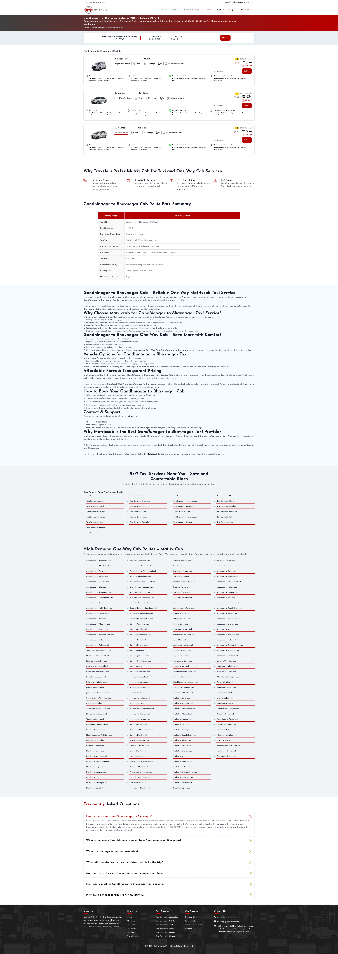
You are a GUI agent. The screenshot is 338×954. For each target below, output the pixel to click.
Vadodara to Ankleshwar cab (229, 619)
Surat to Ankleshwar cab (140, 672)
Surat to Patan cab (181, 577)
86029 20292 (99, 2)
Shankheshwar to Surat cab (184, 672)
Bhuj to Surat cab (180, 624)
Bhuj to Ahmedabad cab (140, 561)
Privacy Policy (191, 921)
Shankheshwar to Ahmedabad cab (144, 608)
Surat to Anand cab (138, 666)
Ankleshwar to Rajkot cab (227, 719)
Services (209, 10)
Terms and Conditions (194, 925)
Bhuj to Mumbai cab (138, 751)
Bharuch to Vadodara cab (96, 714)
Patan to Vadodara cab (96, 730)
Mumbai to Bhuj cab (94, 777)
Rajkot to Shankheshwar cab (185, 772)
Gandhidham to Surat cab (183, 635)
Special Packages (192, 10)
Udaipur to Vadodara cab (96, 682)
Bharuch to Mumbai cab (140, 777)
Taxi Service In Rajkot (165, 929)
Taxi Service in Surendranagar (185, 517)
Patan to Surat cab (181, 666)
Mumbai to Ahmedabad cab (97, 656)
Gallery (220, 10)
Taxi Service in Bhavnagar (140, 501)
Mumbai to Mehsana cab (140, 698)
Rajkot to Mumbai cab (139, 740)
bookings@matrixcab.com (241, 2)
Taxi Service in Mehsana (227, 496)
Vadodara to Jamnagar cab (228, 603)
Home (164, 10)
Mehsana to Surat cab (182, 661)
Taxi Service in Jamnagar (183, 506)
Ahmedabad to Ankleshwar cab (99, 608)
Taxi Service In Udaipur (165, 936)
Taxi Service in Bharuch (139, 496)
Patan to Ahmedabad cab (140, 603)
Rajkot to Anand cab (182, 740)
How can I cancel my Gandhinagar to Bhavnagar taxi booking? (125, 884)
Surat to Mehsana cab (182, 571)
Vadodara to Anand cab (227, 614)
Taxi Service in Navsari (95, 512)
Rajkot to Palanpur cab (183, 777)
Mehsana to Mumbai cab (140, 788)
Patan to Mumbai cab (182, 677)
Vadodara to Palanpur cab (228, 651)
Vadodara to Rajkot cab (227, 587)
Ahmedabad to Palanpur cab (98, 640)
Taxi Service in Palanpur (96, 517)
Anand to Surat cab (181, 640)
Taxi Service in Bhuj (137, 506)
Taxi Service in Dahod (182, 496)
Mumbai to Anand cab (139, 677)
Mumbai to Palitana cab (140, 719)
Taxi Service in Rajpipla (139, 522)
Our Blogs (131, 933)
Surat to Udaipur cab (138, 645)
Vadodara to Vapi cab (226, 629)
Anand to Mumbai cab (139, 767)
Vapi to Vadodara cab (95, 719)
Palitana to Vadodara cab (97, 746)
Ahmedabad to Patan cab (97, 629)
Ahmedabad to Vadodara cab (98, 561)
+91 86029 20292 (100, 422)
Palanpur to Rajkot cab (226, 751)
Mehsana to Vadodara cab (97, 725)
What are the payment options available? (112, 851)
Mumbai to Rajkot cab (95, 767)
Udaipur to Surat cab (182, 619)
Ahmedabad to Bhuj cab (96, 587)
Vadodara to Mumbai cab (227, 577)
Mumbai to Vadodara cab (227, 666)
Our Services (132, 925)
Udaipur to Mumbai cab (139, 746)
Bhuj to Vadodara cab (95, 688)
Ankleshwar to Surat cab (183, 645)
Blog (230, 10)
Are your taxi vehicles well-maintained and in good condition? (124, 873)
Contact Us (190, 917)
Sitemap (188, 929)
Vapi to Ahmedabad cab (140, 592)
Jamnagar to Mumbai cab (140, 756)
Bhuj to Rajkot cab (225, 698)
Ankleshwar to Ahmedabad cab (142, 582)
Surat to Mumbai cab (138, 629)
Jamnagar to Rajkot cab (227, 703)
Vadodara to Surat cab (182, 598)
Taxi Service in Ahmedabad (97, 496)
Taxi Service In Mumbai (165, 933)
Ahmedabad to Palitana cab (97, 645)
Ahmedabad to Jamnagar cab (98, 592)
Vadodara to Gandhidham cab (229, 608)
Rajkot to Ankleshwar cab (184, 746)
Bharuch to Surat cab (182, 651)
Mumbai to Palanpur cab (140, 714)
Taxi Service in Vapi (225, 522)
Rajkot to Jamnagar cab (183, 730)
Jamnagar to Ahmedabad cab (142, 566)
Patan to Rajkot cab (225, 740)
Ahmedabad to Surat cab (96, 571)
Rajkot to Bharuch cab (182, 751)
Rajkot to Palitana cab (182, 783)
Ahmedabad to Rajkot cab (97, 577)
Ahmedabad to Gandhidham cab (99, 598)
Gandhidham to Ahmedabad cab (143, 571)
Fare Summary (218, 71)
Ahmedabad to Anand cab (97, 603)
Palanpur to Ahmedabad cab (141, 614)
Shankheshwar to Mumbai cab (185, 682)
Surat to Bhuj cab (137, 651)
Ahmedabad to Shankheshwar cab (100, 635)
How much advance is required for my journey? (115, 895)
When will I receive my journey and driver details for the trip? (124, 862)
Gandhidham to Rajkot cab (228, 709)
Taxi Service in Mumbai (226, 506)
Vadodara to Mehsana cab (228, 635)
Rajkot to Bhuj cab (181, 725)
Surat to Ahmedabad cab (96, 661)
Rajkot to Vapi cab (181, 756)
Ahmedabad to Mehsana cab (98, 624)
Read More (89, 24)
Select (246, 71)
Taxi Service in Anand (95, 506)
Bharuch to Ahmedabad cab (141, 587)
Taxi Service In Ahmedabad (167, 917)
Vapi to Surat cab (180, 656)
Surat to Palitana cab (182, 592)
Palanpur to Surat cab (226, 561)
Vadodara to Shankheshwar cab (230, 645)
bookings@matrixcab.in (101, 425)
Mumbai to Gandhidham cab (98, 788)
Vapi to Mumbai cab (138, 783)
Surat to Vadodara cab (139, 624)
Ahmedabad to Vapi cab (96, 619)
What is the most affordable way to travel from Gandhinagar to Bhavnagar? (133, 840)
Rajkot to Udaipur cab (182, 719)
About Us (175, 10)
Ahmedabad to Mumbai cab (97, 566)
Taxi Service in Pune (138, 512)
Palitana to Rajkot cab (226, 756)
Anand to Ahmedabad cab (140, 577)
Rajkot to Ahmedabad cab (97, 666)
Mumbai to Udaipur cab (96, 772)
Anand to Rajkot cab (225, 714)
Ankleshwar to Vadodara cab (98, 709)
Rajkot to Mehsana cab (183, 762)
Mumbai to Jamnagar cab (96, 783)
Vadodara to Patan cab (226, 640)
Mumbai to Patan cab (139, 703)
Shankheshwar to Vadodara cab (99, 735)
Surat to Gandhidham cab (140, 661)
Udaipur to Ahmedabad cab (97, 672)
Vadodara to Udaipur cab (227, 592)
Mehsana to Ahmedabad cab (142, 598)
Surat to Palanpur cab (182, 587)
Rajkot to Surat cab (181, 614)
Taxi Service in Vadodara (227, 512)
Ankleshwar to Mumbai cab (141, 772)
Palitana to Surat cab (226, 566)
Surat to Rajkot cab (138, 640)
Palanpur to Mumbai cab (183, 688)
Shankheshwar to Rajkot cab (228, 746)
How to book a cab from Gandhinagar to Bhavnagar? (119, 816)
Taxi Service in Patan (94, 522)
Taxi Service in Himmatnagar (185, 501)
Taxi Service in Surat (181, 512)
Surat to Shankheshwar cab (184, 582)
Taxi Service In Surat (164, 925)
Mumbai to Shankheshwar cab (142, 709)
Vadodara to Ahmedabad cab (98, 651)
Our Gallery (131, 929)
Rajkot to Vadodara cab (96, 677)
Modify (225, 38)
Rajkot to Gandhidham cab (184, 735)
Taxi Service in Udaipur (182, 522)
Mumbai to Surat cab (182, 603)
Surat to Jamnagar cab (139, 656)
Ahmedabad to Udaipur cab (97, 582)
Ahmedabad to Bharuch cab (97, 614)
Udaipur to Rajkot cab (226, 693)
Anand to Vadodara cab (96, 703)
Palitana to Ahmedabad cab (141, 619)
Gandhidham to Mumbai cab (141, 762)
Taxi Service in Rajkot (139, 517)
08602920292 (194, 21)
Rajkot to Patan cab (182, 767)
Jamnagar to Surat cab (182, 629)
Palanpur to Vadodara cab (97, 740)
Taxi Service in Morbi (225, 501)
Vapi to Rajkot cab (225, 730)
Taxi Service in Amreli (95, 501)
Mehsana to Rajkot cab (227, 735)
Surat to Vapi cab (180, 566)
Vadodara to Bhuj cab (226, 598)
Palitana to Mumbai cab (183, 693)
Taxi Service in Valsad (225, 517)
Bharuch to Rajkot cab (226, 725)
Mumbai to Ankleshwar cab (141, 682)
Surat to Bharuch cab (182, 561)
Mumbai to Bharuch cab (140, 688)
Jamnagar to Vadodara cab (97, 693)
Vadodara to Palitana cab (227, 656)
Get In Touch (243, 10)
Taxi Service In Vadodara (166, 921)
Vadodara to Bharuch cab (227, 624)
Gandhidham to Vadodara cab (98, 698)
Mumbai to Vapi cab (138, 693)
